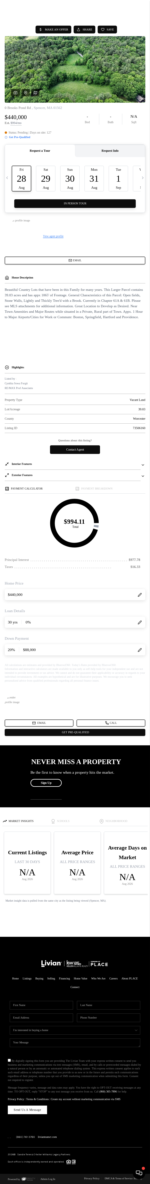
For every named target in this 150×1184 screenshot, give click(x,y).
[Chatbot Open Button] (139, 1173)
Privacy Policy (16, 1099)
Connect (75, 987)
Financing (64, 978)
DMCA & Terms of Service (119, 1178)
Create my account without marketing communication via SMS (86, 1099)
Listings (27, 978)
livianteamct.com (47, 1136)
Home (15, 978)
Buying (39, 978)
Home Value (80, 978)
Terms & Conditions (37, 1099)
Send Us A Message (27, 1109)
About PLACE (129, 978)
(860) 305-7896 (108, 1091)
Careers (113, 978)
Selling (51, 978)
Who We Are (98, 978)
